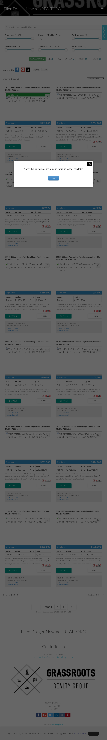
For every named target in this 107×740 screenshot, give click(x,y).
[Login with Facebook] (17, 70)
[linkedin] (56, 715)
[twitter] (51, 715)
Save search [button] (36, 59)
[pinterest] (68, 715)
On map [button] (68, 59)
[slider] (6, 38)
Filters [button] (95, 59)
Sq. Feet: (81, 46)
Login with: (8, 70)
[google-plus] (45, 715)
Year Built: (48, 46)
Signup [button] (36, 70)
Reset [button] (81, 59)
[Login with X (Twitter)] (28, 70)
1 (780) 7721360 (12, 158)
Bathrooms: (13, 46)
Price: (14, 35)
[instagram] (62, 715)
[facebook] (39, 715)
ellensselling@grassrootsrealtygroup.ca (53, 657)
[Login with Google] (23, 70)
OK (93, 734)
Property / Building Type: (49, 35)
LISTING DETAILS (13, 146)
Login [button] (45, 70)
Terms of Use (79, 733)
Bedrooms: (80, 35)
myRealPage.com (57, 724)
